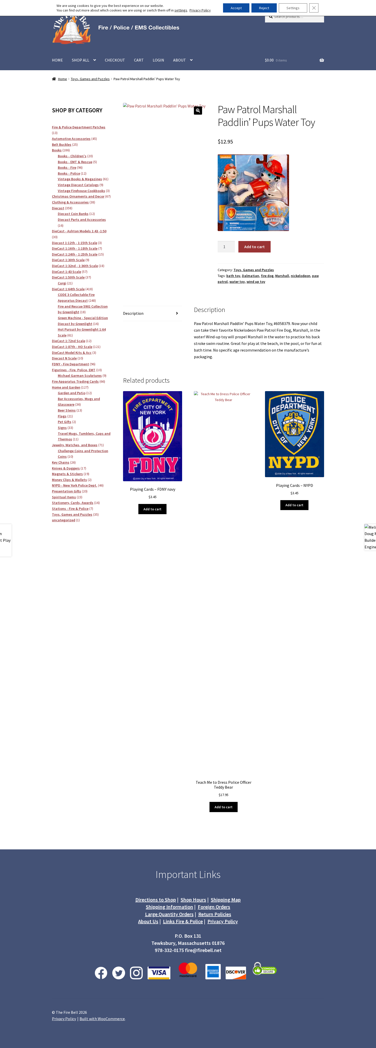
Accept (236, 8)
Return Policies (214, 914)
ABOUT (179, 60)
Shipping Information (169, 907)
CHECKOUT (115, 60)
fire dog (267, 275)
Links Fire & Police (183, 921)
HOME (57, 60)
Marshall (282, 275)
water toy (237, 281)
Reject (264, 8)
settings (180, 10)
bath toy (233, 275)
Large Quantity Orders (169, 914)
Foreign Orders (214, 907)
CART (139, 60)
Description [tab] (133, 313)
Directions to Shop (155, 899)
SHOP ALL (80, 60)
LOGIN (158, 60)
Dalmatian (250, 275)
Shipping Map (226, 899)
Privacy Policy (222, 921)
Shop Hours (193, 899)
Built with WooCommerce (102, 1018)
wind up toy (256, 281)
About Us (148, 921)
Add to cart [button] (152, 509)
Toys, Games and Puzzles (90, 79)
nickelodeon (300, 275)
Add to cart (254, 246)
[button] (198, 110)
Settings (293, 8)
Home (62, 79)
